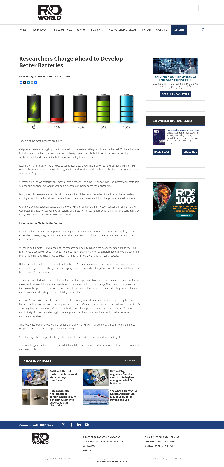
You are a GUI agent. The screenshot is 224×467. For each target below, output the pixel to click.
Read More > (130, 360)
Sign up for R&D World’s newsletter (103, 441)
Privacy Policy (102, 461)
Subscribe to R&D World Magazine (101, 437)
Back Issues (161, 152)
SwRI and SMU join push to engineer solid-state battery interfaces (64, 376)
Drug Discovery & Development (162, 437)
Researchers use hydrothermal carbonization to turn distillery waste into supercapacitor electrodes (63, 398)
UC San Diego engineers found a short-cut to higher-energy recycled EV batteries (122, 377)
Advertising (113, 461)
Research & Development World (49, 12)
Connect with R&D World (37, 425)
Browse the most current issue (183, 130)
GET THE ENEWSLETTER (175, 94)
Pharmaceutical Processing (160, 441)
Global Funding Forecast (159, 446)
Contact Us (89, 446)
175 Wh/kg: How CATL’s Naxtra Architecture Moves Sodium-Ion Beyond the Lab (123, 395)
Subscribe (190, 152)
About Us (88, 450)
